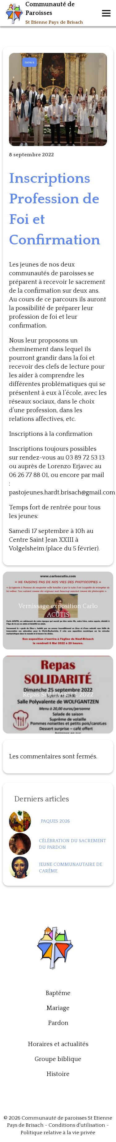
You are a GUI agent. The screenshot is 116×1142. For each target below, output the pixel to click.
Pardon (58, 1023)
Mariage (58, 1008)
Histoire (58, 1074)
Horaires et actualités (58, 1044)
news (29, 62)
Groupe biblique (58, 1059)
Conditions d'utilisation (77, 1125)
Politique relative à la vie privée (58, 1132)
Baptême (58, 993)
